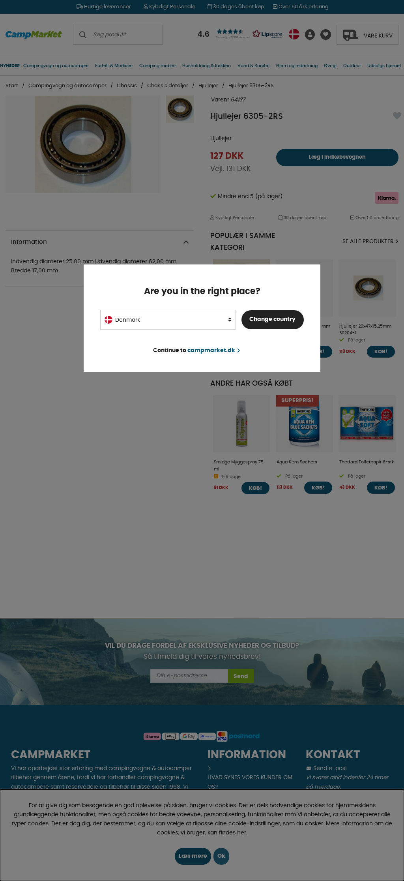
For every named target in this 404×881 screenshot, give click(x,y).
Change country (272, 319)
